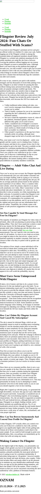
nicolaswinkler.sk (12, 474)
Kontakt (8, 23)
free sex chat (27, 230)
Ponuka (8, 21)
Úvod (7, 19)
